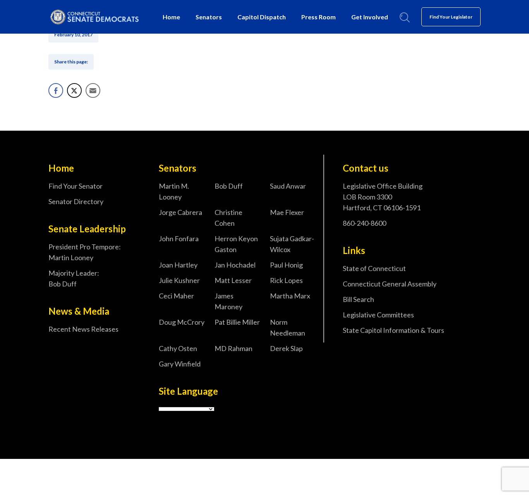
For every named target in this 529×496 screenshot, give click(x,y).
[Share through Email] (93, 90)
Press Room (318, 16)
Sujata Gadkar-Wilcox (292, 244)
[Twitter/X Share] (74, 90)
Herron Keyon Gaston (236, 244)
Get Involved (369, 16)
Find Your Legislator (450, 17)
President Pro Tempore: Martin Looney (84, 252)
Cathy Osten (178, 348)
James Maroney (228, 301)
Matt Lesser (233, 280)
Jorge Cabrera (180, 212)
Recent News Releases (83, 329)
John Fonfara (179, 238)
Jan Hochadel (235, 265)
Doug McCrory (181, 322)
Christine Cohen (228, 217)
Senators (209, 16)
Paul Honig (286, 265)
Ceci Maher (176, 295)
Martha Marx (290, 295)
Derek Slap (286, 348)
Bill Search (358, 299)
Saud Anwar (288, 186)
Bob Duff (229, 186)
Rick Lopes (286, 280)
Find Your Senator (75, 186)
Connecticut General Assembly (389, 284)
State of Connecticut (374, 268)
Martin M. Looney (174, 191)
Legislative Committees (378, 314)
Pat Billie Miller (237, 322)
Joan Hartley (178, 265)
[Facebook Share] (55, 90)
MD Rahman (233, 348)
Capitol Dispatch (261, 16)
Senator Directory (75, 201)
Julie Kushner (179, 280)
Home (171, 16)
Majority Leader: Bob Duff (73, 278)
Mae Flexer (287, 212)
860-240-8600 (364, 223)
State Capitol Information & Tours (393, 330)
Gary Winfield (180, 364)
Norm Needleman (287, 327)
